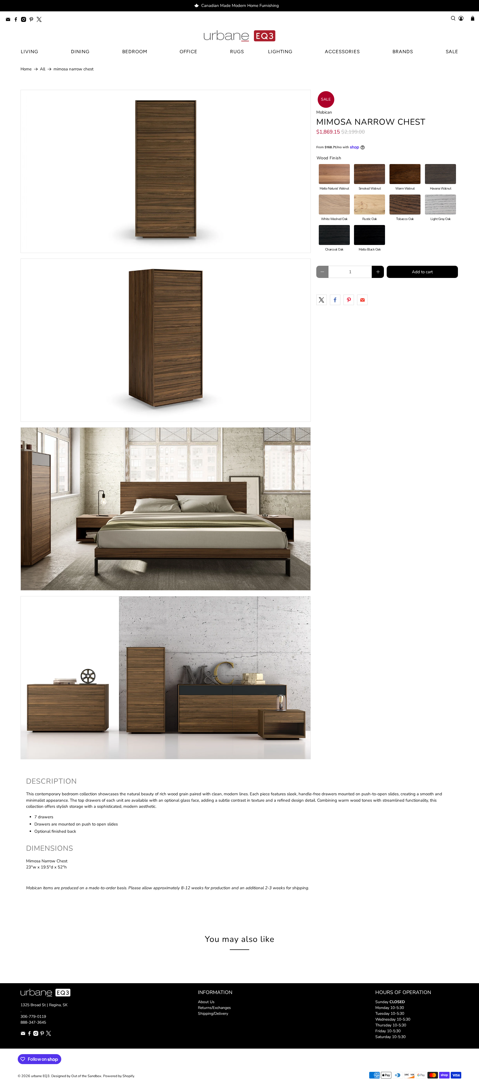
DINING (80, 51)
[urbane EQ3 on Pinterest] (33, 20)
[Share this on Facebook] (335, 300)
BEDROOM (134, 51)
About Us (206, 1002)
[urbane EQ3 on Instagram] (25, 20)
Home (26, 69)
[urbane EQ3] (239, 36)
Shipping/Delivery (213, 1013)
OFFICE (188, 51)
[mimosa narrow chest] (165, 171)
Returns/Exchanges (214, 1007)
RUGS (237, 51)
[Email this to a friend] (362, 300)
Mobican (324, 112)
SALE (452, 51)
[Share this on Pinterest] (348, 300)
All (42, 69)
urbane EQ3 (40, 1076)
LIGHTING (280, 51)
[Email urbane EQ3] (9, 20)
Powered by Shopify (118, 1076)
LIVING (29, 51)
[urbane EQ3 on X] (40, 20)
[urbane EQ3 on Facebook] (17, 20)
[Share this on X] (321, 300)
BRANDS (403, 51)
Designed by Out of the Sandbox (76, 1076)
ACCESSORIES (342, 51)
